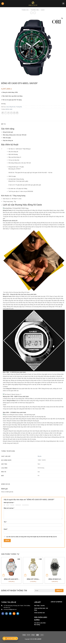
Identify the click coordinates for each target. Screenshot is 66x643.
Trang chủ (24, 10)
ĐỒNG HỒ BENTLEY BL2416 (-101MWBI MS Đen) (54, 579)
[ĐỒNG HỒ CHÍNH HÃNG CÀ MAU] (33, 3)
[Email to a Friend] (11, 113)
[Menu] (2, 3)
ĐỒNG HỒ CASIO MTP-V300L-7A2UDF (11, 579)
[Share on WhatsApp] (2, 113)
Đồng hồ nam (12, 106)
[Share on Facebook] (5, 113)
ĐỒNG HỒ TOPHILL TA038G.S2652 (33, 579)
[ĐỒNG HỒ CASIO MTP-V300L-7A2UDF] (11, 567)
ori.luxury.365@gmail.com (10, 609)
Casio (43, 10)
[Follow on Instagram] (6, 613)
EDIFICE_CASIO (9, 109)
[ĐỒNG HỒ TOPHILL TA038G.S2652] (33, 567)
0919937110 (7, 607)
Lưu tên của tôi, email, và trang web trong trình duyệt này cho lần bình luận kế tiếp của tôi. (31, 536)
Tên (5, 522)
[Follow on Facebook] (2, 613)
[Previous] (1, 571)
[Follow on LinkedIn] (17, 613)
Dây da (39, 456)
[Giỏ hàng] (63, 3)
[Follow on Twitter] (10, 613)
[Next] (65, 571)
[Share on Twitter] (8, 113)
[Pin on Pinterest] (14, 113)
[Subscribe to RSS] (14, 613)
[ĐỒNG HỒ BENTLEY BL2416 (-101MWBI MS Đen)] (55, 567)
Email (6, 529)
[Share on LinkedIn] (17, 113)
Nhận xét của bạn (9, 508)
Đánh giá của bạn (9, 502)
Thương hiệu (35, 10)
